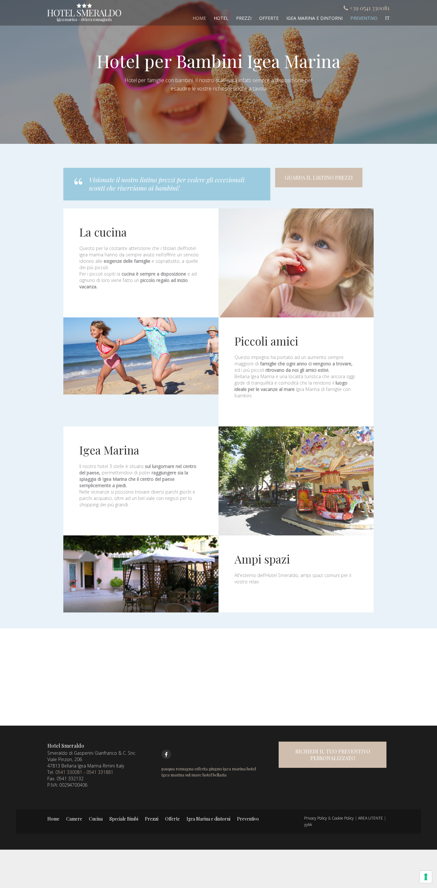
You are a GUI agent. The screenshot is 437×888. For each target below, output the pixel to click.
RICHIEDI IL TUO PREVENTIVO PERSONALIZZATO (332, 754)
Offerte (269, 18)
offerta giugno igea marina (220, 768)
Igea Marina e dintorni (208, 819)
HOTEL (221, 18)
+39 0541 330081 (369, 8)
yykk (308, 824)
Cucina (96, 819)
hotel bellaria (214, 774)
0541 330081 (68, 772)
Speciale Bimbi (123, 819)
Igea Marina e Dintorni (314, 18)
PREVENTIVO (363, 18)
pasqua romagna (178, 768)
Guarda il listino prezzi (319, 177)
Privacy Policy (315, 818)
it (387, 18)
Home (199, 18)
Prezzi (243, 18)
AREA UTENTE (370, 818)
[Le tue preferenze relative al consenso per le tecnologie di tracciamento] (426, 877)
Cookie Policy (343, 818)
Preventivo (248, 819)
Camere (74, 819)
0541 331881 (99, 772)
